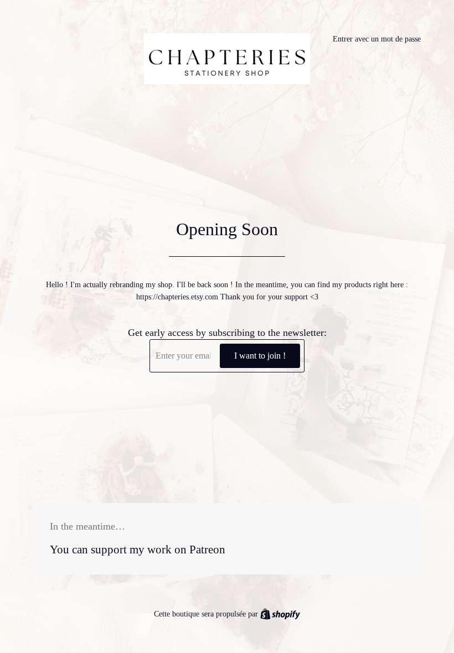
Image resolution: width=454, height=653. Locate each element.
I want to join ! (260, 355)
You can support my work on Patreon (137, 549)
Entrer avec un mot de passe (377, 39)
